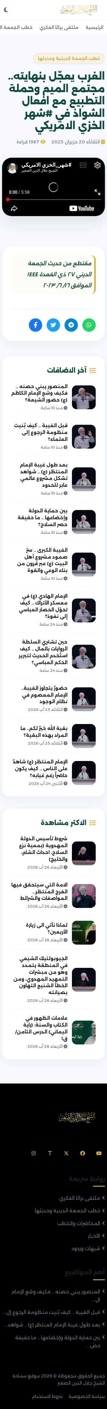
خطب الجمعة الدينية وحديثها (67, 1210)
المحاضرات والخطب (78, 1223)
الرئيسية (94, 27)
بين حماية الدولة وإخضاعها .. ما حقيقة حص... (57, 1341)
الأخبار (94, 1236)
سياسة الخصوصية (87, 1396)
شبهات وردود (85, 1248)
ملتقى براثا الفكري (59, 27)
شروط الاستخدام (47, 1396)
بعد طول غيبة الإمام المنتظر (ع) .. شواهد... (52, 1325)
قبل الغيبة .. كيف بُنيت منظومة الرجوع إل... (51, 1312)
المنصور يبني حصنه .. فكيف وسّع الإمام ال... (55, 1296)
